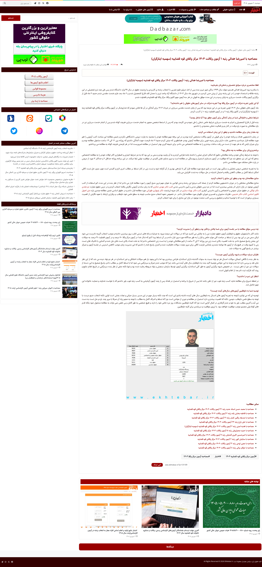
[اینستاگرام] (39, 3)
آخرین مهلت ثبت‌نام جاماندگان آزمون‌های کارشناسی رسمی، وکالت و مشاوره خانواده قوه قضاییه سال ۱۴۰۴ (171, 532)
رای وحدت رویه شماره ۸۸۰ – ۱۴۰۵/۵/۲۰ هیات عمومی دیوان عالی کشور (233, 530)
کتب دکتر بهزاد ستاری (191, 190)
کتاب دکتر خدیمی (239, 194)
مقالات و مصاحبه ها (209, 9)
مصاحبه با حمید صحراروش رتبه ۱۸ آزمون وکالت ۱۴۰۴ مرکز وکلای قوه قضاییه (224, 430)
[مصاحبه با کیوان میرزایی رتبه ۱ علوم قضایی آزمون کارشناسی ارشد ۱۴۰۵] (69, 292)
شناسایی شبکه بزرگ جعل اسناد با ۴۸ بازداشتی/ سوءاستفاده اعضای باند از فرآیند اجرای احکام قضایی (39, 188)
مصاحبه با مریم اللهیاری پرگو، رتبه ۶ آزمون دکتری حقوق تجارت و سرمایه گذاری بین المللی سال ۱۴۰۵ (39, 174)
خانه (241, 9)
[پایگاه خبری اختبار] (255, 10)
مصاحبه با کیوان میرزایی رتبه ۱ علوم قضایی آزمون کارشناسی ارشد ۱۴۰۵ (34, 288)
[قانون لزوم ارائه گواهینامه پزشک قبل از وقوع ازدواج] (69, 239)
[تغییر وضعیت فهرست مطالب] (244, 72)
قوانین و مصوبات (187, 9)
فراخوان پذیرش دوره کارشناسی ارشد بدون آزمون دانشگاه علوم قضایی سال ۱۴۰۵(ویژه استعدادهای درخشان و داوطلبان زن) (32, 276)
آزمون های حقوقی (144, 9)
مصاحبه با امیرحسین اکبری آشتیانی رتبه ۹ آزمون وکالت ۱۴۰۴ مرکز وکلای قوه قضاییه (221, 435)
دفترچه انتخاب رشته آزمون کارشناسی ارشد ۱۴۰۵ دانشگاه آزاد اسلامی (48, 148)
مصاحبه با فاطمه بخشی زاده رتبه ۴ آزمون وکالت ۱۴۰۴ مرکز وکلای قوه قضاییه (223, 413)
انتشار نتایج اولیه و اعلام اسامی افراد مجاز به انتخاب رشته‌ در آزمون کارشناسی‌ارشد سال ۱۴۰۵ (113, 532)
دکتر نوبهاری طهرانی (155, 190)
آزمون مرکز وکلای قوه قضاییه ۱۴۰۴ (240, 456)
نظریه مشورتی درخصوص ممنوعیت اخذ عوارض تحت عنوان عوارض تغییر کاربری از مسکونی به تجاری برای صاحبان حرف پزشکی (39, 181)
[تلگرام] (35, 3)
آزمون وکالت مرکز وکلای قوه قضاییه (223, 50)
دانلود (159, 9)
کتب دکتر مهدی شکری (163, 187)
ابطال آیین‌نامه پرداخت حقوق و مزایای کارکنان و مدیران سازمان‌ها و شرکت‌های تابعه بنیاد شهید (39, 152)
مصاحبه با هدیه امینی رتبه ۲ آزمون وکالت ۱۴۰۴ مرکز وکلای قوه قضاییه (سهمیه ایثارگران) (219, 426)
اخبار (171, 9)
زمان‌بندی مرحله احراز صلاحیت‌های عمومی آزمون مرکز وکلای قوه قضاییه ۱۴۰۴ (45, 168)
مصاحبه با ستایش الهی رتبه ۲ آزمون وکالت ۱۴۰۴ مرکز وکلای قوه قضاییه (226, 439)
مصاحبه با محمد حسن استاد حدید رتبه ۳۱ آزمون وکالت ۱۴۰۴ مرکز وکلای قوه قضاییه (220, 409)
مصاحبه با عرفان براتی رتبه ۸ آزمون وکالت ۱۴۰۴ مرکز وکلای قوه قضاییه (226, 447)
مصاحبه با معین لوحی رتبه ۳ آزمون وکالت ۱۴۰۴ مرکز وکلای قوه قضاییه (226, 443)
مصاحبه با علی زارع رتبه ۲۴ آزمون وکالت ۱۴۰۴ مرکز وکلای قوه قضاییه (226, 422)
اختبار (217, 456)
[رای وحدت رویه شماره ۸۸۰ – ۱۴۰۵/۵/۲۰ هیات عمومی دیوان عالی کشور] (231, 506)
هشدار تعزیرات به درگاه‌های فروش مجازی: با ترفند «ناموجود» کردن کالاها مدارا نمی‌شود (41, 156)
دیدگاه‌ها (170, 547)
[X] (43, 3)
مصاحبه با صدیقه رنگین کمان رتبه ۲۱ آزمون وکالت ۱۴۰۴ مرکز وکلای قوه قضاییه (223, 417)
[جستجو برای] (5, 3)
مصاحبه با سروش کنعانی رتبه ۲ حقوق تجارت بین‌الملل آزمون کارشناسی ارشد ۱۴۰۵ (43, 193)
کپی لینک (157, 464)
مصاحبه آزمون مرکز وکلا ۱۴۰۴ (196, 456)
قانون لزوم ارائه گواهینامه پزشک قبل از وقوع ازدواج (41, 235)
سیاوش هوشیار (246, 561)
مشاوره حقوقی (228, 9)
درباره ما (126, 9)
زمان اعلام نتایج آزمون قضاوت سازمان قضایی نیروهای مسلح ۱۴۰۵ (49, 197)
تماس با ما (113, 9)
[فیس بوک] (47, 3)
